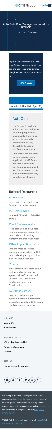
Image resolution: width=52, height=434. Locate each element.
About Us (9, 323)
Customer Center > (20, 291)
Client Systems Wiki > (22, 224)
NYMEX (5, 413)
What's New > (17, 197)
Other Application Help (16, 342)
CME (36, 410)
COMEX (12, 413)
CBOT (41, 410)
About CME (41, 420)
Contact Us (10, 328)
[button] (40, 106)
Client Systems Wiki (14, 347)
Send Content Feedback (17, 366)
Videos (7, 352)
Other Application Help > (24, 244)
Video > (13, 264)
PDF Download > (19, 211)
